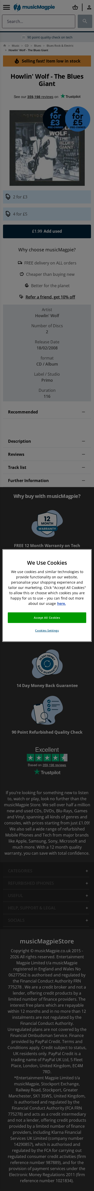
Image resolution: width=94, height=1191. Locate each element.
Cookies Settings (47, 630)
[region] (46, 595)
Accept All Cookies (47, 617)
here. (61, 603)
